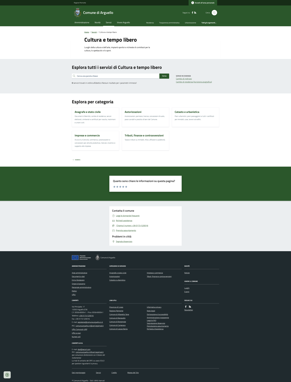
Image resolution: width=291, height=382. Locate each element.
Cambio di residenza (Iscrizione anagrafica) (194, 81)
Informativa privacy (154, 307)
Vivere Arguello (123, 22)
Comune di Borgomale (117, 321)
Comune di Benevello (117, 318)
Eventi (186, 291)
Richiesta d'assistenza (155, 329)
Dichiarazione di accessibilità (157, 314)
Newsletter (188, 310)
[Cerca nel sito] (213, 12)
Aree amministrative (79, 272)
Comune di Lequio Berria (118, 329)
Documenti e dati (78, 276)
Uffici (74, 294)
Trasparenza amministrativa (169, 22)
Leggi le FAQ (151, 320)
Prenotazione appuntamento (158, 326)
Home (86, 32)
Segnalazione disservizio (156, 323)
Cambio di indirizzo (184, 78)
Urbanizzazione (190, 22)
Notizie (187, 272)
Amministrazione (82, 22)
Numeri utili (76, 336)
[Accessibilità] (7, 375)
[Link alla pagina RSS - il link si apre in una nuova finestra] (195, 12)
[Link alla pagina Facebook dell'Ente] (185, 306)
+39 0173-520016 (86, 315)
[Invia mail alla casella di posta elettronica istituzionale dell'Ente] (90, 322)
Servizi (109, 22)
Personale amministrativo (81, 287)
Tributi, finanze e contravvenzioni (159, 276)
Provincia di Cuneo (116, 307)
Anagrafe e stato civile (117, 272)
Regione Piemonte (80, 2)
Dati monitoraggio (78, 372)
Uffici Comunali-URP (79, 329)
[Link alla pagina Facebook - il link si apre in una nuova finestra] (192, 12)
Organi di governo (78, 283)
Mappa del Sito (133, 372)
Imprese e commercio (155, 272)
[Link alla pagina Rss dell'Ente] (190, 306)
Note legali (151, 310)
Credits (114, 372)
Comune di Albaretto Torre (119, 314)
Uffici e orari (76, 333)
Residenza (150, 22)
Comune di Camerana (117, 325)
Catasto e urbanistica (117, 280)
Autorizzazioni (114, 276)
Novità (97, 22)
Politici (74, 291)
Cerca (164, 75)
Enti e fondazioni (78, 280)
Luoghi (186, 288)
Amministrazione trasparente (158, 317)
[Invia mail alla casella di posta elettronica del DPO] (84, 349)
